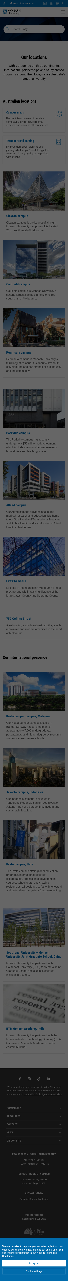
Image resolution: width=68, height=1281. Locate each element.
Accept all (34, 1263)
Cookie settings (34, 1271)
